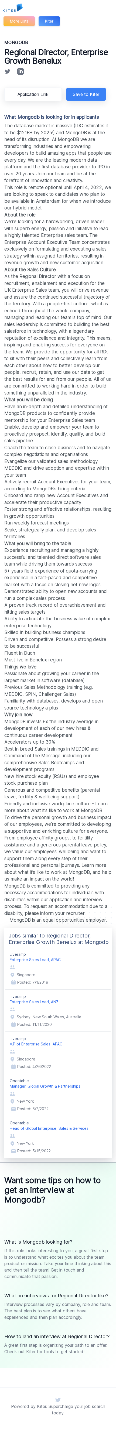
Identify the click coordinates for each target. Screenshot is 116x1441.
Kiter (49, 21)
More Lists (19, 21)
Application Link (33, 94)
